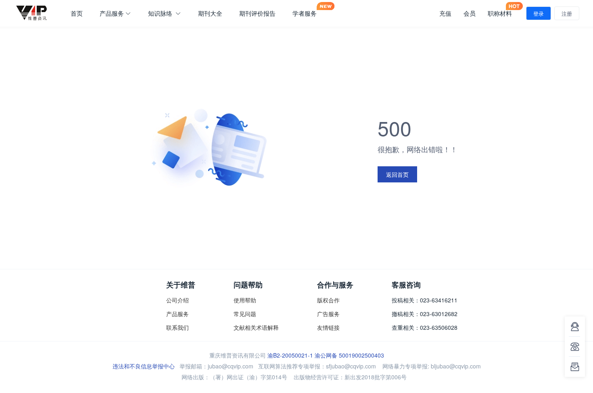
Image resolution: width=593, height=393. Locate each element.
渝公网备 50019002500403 (349, 355)
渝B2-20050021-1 (290, 355)
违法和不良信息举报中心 (144, 366)
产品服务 (112, 13)
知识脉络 (161, 13)
